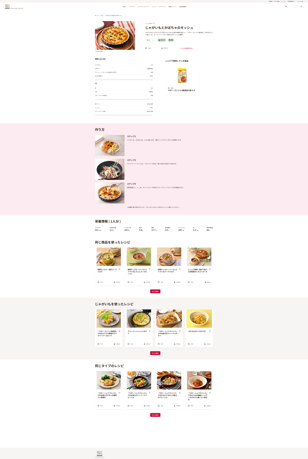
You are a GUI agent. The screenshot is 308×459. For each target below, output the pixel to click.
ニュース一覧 (300, 1)
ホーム (96, 15)
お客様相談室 (290, 1)
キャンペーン (162, 6)
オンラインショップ (143, 6)
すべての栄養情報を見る (186, 48)
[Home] (14, 6)
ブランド (131, 6)
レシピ (153, 6)
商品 (124, 6)
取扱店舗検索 (183, 6)
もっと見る (155, 291)
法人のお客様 (276, 1)
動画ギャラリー (173, 6)
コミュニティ (283, 1)
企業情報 (270, 1)
